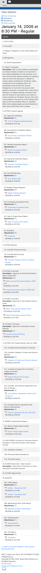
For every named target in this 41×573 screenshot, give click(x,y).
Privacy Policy (6, 564)
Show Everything (9, 16)
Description (7, 18)
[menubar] (6, 2)
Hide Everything (9, 23)
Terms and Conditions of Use (12, 566)
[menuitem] (3, 2)
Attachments (7, 21)
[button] (3, 2)
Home (4, 5)
